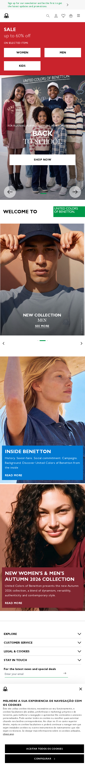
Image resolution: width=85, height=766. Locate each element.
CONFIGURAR (42, 758)
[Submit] (65, 673)
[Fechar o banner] (80, 689)
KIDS (22, 66)
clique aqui (8, 734)
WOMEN (22, 52)
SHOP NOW (42, 159)
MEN (63, 52)
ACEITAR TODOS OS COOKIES (44, 748)
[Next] (67, 5)
